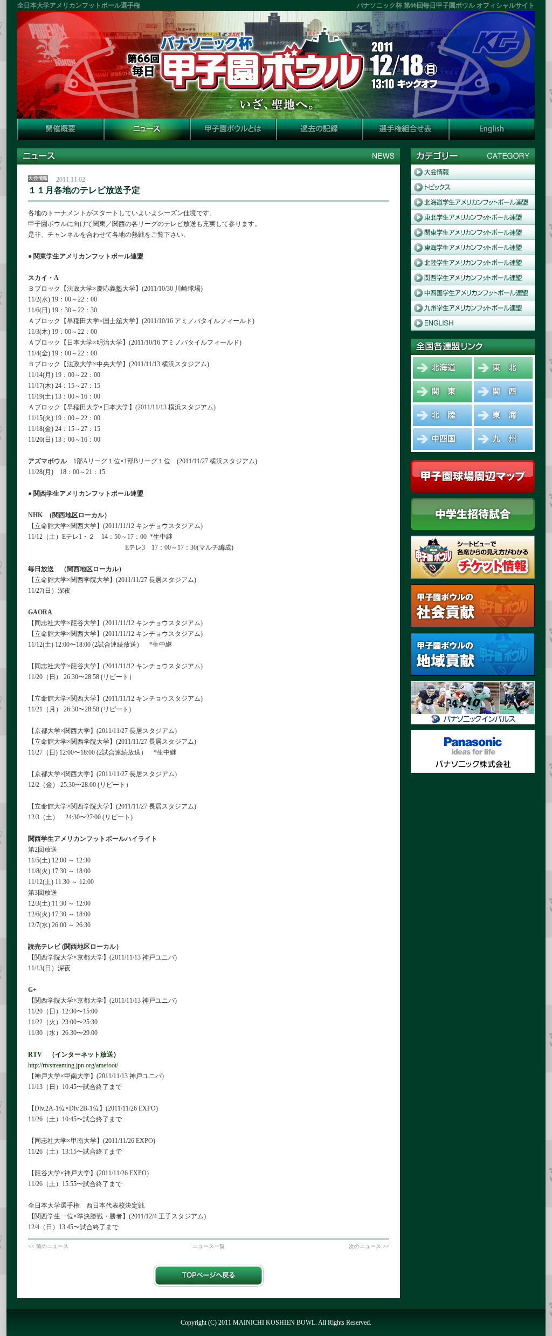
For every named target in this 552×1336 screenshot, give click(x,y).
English (491, 129)
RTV (35, 1054)
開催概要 (60, 129)
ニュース (147, 129)
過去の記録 (319, 129)
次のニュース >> (369, 1246)
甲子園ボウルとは (233, 129)
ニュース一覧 (208, 1246)
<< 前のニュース (48, 1246)
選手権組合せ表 (405, 129)
